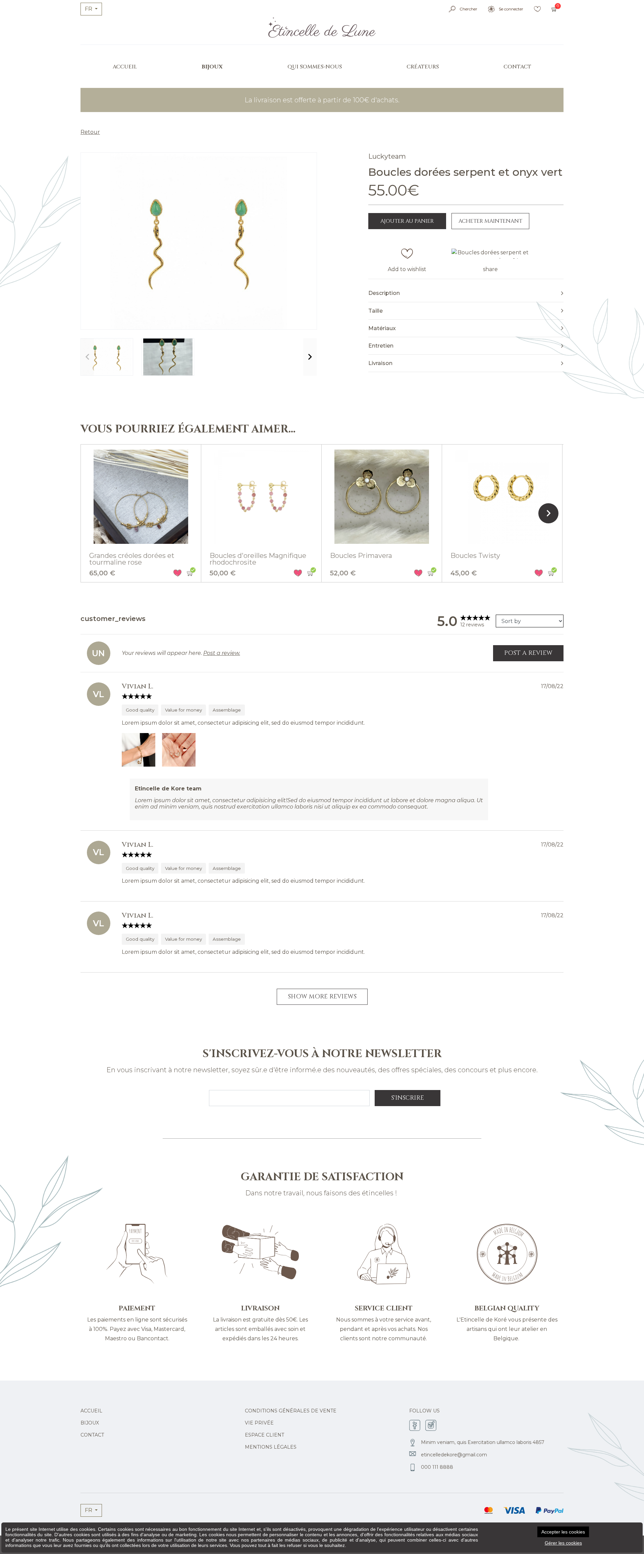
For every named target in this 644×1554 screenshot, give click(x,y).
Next (310, 357)
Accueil (125, 66)
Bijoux (212, 66)
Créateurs (423, 66)
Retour (90, 132)
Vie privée (259, 1423)
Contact (517, 66)
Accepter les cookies (563, 1532)
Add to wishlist (407, 269)
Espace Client (264, 1435)
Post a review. (221, 653)
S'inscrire (407, 1098)
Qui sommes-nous (314, 66)
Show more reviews (322, 996)
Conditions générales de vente (290, 1411)
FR (89, 9)
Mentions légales (271, 1447)
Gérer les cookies (563, 1543)
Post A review (528, 653)
